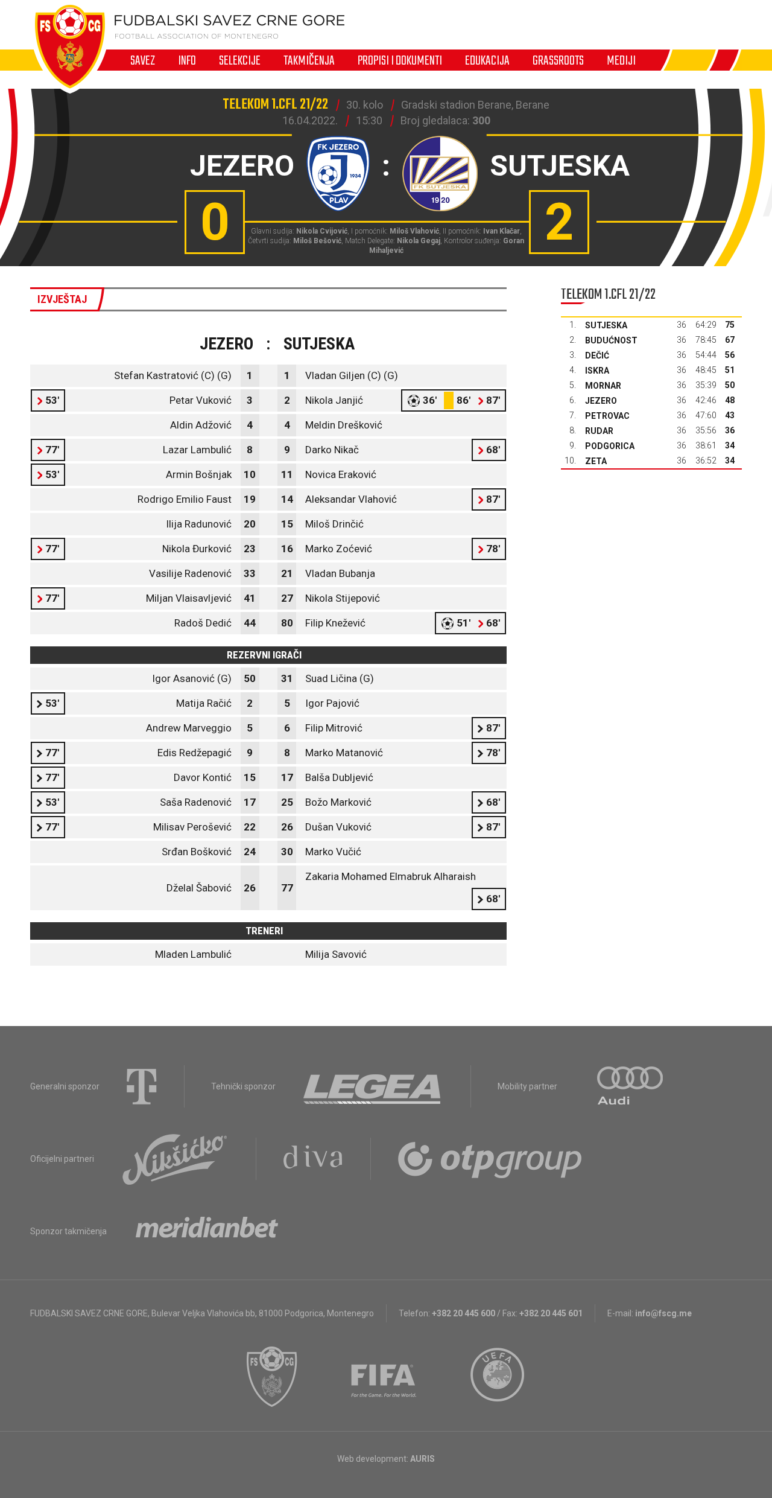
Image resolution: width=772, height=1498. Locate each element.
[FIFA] (384, 1377)
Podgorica (609, 446)
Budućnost (611, 340)
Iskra (597, 370)
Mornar (603, 385)
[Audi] (631, 1086)
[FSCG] (272, 1377)
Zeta (596, 461)
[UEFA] (498, 1377)
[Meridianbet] (206, 1231)
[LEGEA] (373, 1086)
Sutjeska (606, 325)
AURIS (422, 1459)
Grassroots (558, 60)
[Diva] (313, 1159)
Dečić (597, 355)
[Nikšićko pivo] (175, 1159)
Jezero (601, 401)
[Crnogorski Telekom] (141, 1086)
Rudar (599, 431)
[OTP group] (490, 1159)
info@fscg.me (663, 1313)
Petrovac (607, 416)
